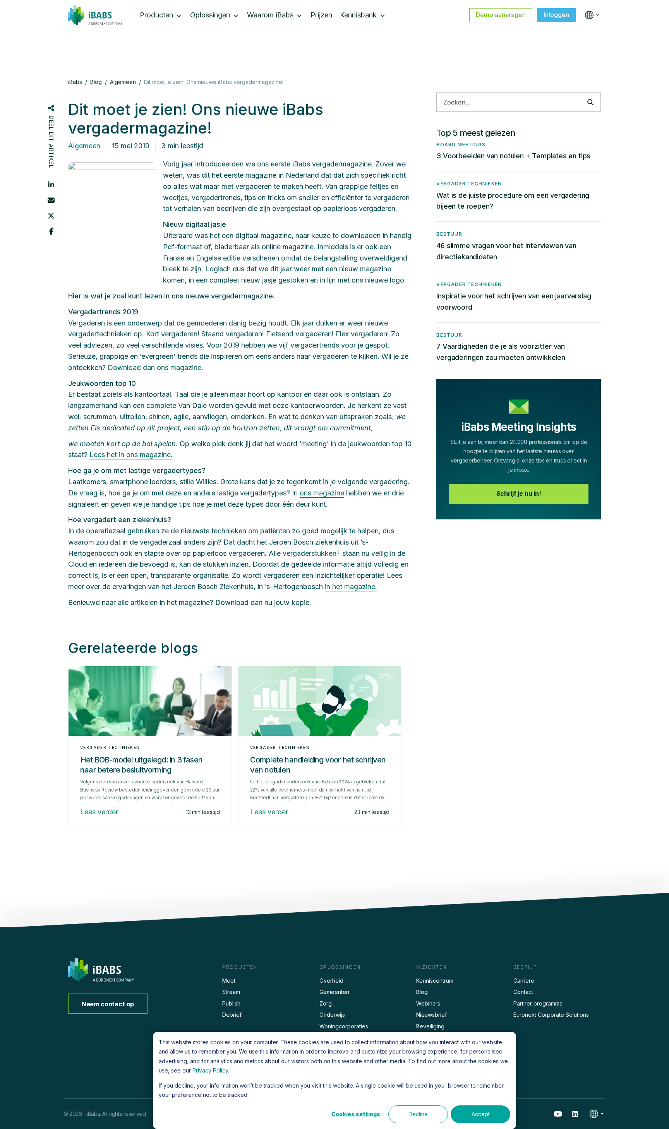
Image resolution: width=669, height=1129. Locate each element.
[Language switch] (590, 15)
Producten (156, 15)
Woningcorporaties (343, 1026)
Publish (231, 1003)
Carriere (523, 980)
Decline (418, 1114)
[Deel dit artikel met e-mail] (51, 200)
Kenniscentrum (434, 980)
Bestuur (449, 234)
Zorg (325, 1003)
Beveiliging (430, 1026)
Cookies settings (355, 1114)
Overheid (331, 980)
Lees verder (99, 812)
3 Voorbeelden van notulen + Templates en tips (513, 156)
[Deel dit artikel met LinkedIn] (51, 184)
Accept (481, 1114)
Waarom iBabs (270, 15)
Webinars (428, 1003)
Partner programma (538, 1003)
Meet (228, 980)
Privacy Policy (210, 1070)
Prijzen (321, 15)
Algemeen (84, 146)
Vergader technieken (110, 747)
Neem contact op (108, 1004)
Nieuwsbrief (431, 1014)
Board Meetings (460, 144)
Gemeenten (334, 992)
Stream (231, 992)
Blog (422, 992)
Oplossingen (210, 15)
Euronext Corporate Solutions (551, 1014)
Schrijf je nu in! (518, 493)
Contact (523, 992)
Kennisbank (358, 15)
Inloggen (556, 15)
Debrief (232, 1014)
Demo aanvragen (501, 15)
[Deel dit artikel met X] (51, 215)
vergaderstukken (309, 553)
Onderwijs (332, 1014)
